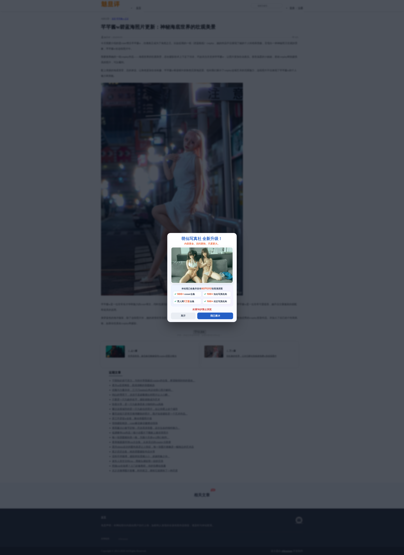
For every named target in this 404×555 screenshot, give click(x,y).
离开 (183, 315)
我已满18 (215, 315)
